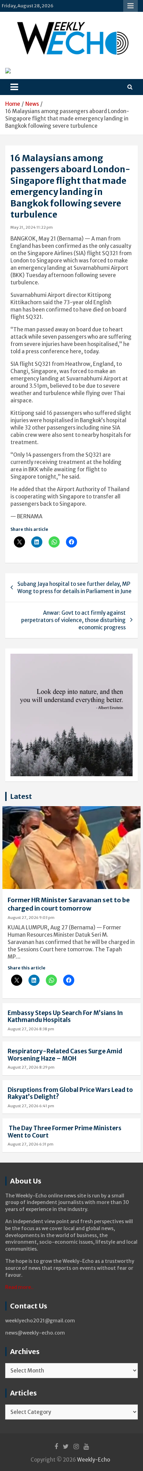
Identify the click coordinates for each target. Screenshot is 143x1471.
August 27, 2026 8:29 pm (31, 1067)
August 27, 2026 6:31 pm (30, 1144)
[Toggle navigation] (14, 87)
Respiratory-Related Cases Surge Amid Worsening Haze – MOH (65, 1054)
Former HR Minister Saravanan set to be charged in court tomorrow (69, 904)
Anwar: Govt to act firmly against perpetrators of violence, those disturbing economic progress (73, 620)
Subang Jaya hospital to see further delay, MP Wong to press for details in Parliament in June (74, 588)
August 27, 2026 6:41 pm (31, 1105)
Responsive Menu (130, 6)
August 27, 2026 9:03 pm (31, 917)
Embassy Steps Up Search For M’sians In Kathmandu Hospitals (65, 1016)
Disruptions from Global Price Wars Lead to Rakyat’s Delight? (70, 1093)
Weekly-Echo (93, 1459)
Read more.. (19, 1287)
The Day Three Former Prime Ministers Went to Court (64, 1131)
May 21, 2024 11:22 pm (31, 227)
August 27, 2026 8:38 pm (31, 1028)
